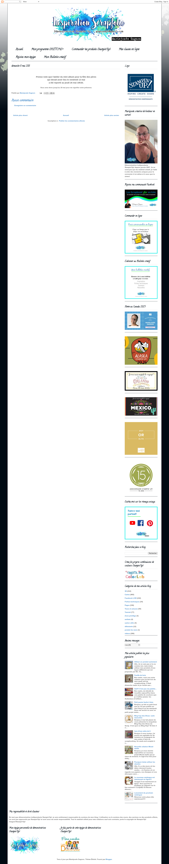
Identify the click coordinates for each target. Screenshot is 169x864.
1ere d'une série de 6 (142, 731)
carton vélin (129, 623)
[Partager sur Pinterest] (53, 93)
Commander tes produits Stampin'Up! (91, 49)
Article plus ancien (111, 115)
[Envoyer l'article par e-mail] (40, 93)
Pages (127, 605)
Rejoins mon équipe (26, 57)
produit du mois (131, 630)
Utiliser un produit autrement (145, 662)
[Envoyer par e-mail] (45, 93)
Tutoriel (128, 612)
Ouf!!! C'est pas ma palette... (145, 689)
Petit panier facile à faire (143, 702)
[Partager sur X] (49, 93)
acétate (127, 619)
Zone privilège (130, 616)
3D (126, 591)
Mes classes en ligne (129, 49)
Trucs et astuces (131, 609)
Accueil (19, 49)
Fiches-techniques (132, 602)
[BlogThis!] (47, 93)
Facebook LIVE (131, 598)
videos (127, 633)
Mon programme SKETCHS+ (47, 49)
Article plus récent (20, 115)
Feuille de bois (140, 675)
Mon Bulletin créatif (55, 57)
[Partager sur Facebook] (51, 93)
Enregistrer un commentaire (25, 105)
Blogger (109, 859)
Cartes (127, 594)
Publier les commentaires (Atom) (72, 121)
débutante (129, 626)
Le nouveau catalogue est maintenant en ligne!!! (144, 778)
